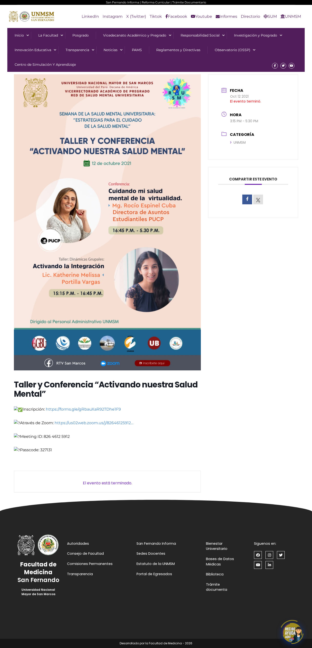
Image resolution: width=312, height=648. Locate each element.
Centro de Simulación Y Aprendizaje (45, 64)
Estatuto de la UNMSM (155, 563)
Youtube (203, 16)
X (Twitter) (136, 16)
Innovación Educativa (33, 50)
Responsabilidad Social (200, 35)
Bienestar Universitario (216, 546)
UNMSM (293, 16)
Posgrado (80, 35)
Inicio (19, 35)
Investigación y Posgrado (255, 35)
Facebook (177, 16)
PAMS (137, 50)
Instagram (113, 16)
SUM (272, 16)
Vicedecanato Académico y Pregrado (134, 35)
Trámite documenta (216, 587)
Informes (228, 16)
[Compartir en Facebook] (247, 199)
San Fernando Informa (122, 2)
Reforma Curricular (156, 2)
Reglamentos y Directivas (178, 50)
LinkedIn (90, 16)
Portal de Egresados (154, 574)
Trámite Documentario (189, 2)
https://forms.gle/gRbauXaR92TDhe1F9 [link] (83, 409)
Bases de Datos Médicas (220, 561)
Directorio (250, 16)
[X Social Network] (258, 199)
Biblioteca (215, 574)
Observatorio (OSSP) (232, 50)
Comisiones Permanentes (90, 563)
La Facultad (48, 35)
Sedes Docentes (150, 553)
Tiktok (156, 16)
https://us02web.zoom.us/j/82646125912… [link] (94, 423)
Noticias (110, 50)
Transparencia (77, 50)
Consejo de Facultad (85, 553)
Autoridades (78, 543)
